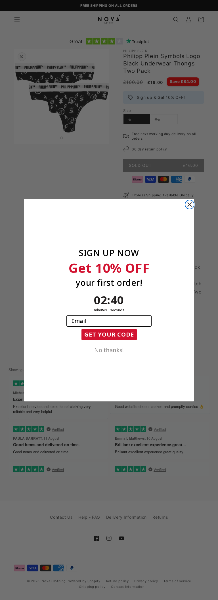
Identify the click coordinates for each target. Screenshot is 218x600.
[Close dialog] (189, 204)
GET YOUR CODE (109, 334)
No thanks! (109, 349)
